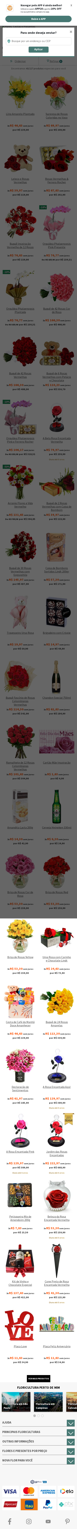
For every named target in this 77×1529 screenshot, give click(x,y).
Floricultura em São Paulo (16, 1406)
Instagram (29, 1521)
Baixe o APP (38, 19)
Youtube (48, 1521)
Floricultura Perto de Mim (38, 1387)
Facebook (9, 1521)
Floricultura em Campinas (45, 1406)
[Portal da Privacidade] (38, 1481)
